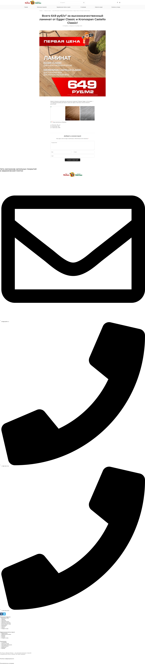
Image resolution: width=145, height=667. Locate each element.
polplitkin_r (66, 25)
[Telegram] (4, 614)
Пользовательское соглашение (7, 663)
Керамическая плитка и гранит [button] (63, 7)
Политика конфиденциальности (7, 658)
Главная (26, 7)
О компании (83, 7)
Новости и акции (98, 7)
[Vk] (1, 614)
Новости (72, 25)
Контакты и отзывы (116, 7)
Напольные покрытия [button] (42, 7)
